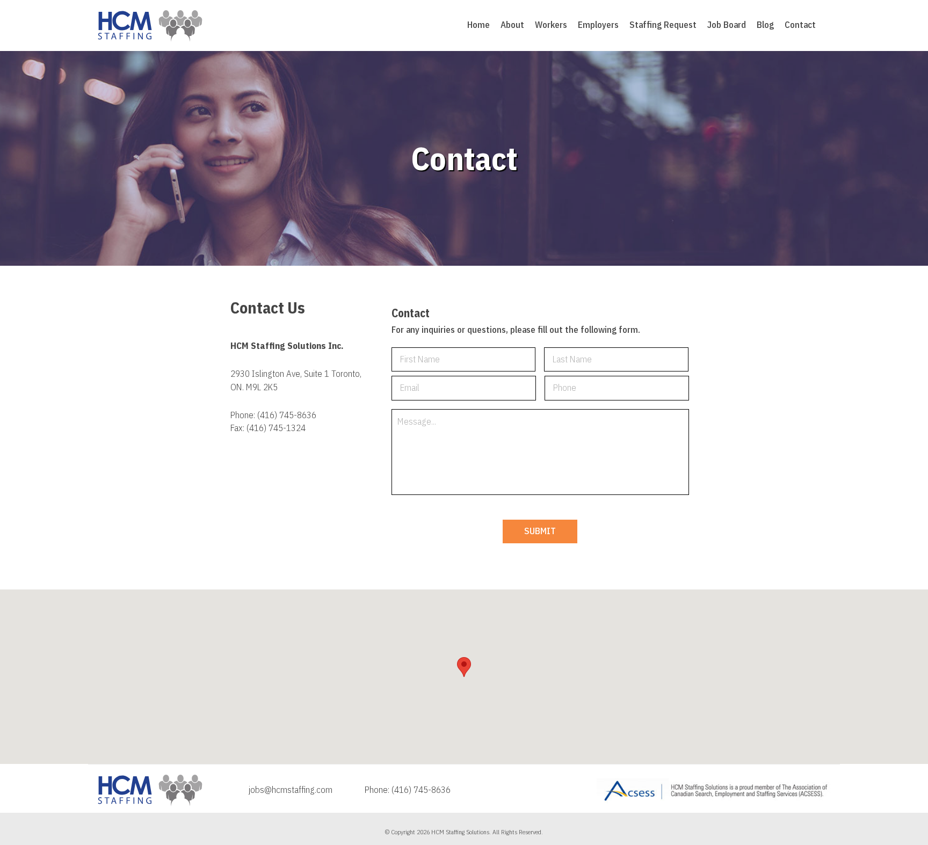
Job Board (726, 25)
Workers (551, 25)
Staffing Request (663, 25)
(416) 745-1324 (276, 428)
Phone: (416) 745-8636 (408, 790)
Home (478, 25)
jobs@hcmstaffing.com (290, 790)
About (512, 25)
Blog (765, 25)
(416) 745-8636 (286, 415)
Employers (598, 25)
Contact (800, 25)
